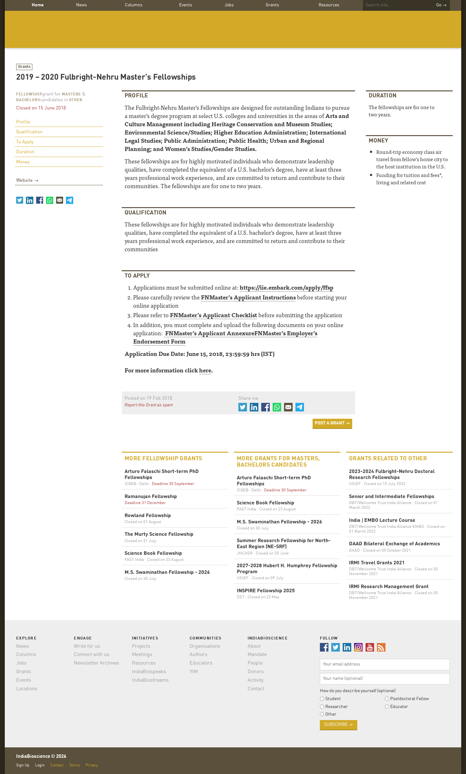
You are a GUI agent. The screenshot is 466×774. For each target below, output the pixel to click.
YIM (194, 671)
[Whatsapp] (49, 200)
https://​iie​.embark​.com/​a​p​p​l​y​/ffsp (286, 287)
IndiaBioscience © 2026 (41, 756)
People (255, 663)
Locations (26, 689)
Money (23, 162)
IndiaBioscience (233, 29)
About (254, 646)
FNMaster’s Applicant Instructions (248, 297)
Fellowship (29, 94)
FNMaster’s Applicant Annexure (209, 333)
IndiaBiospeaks (149, 671)
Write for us (87, 646)
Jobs (229, 5)
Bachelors (28, 100)
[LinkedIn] (29, 200)
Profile (23, 122)
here (205, 370)
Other (75, 100)
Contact (256, 689)
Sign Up (22, 765)
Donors (256, 671)
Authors (198, 654)
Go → (441, 5)
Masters (71, 94)
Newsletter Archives (96, 663)
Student (333, 699)
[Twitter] (19, 200)
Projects (141, 646)
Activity (255, 680)
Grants (272, 5)
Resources (329, 5)
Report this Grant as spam (149, 405)
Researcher (336, 707)
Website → (27, 180)
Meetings (142, 654)
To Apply (25, 142)
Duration (25, 152)
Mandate (257, 654)
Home (38, 5)
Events (185, 5)
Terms (74, 765)
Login (40, 765)
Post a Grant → (332, 423)
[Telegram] (69, 200)
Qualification (29, 132)
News (81, 5)
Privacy (92, 765)
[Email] (59, 200)
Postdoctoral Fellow (409, 699)
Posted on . (149, 398)
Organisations (205, 646)
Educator (399, 707)
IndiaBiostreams (150, 680)
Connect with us (91, 654)
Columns (133, 5)
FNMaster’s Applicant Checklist (213, 314)
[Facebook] (39, 200)
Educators (201, 663)
